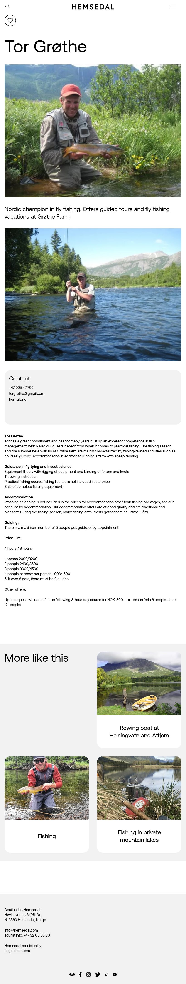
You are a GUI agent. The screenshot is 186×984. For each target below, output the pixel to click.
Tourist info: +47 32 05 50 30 (27, 935)
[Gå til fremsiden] (93, 7)
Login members (17, 951)
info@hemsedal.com (21, 930)
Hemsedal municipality (23, 946)
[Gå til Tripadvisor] (72, 974)
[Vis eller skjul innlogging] (10, 20)
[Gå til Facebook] (80, 974)
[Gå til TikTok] (106, 974)
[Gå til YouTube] (115, 974)
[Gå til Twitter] (97, 974)
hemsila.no (17, 399)
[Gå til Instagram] (88, 974)
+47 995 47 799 (21, 387)
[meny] (173, 7)
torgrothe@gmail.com (26, 393)
